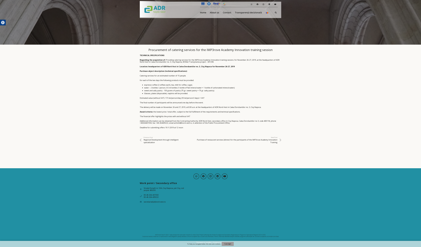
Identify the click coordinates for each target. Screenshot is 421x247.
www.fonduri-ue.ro (210, 238)
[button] (3, 22)
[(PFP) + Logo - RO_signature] (155, 9)
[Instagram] (263, 4)
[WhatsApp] (251, 4)
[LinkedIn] (269, 4)
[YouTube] (275, 4)
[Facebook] (257, 4)
